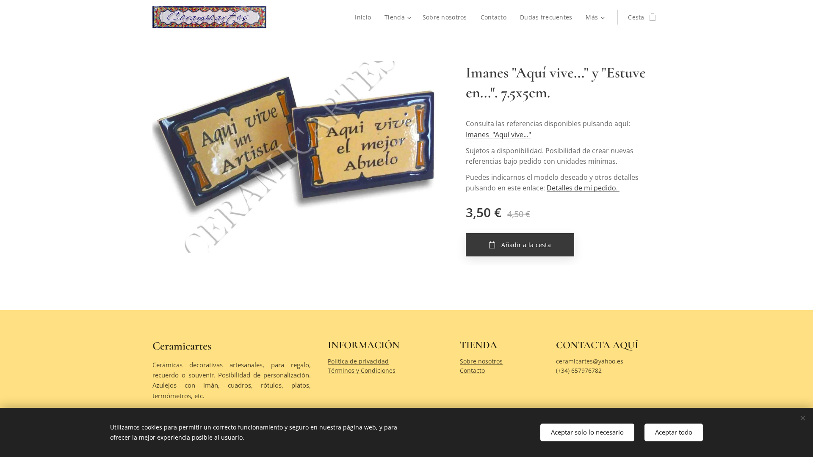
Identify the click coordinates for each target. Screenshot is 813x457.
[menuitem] (365, 17)
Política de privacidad (358, 361)
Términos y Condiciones (361, 370)
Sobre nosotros (481, 361)
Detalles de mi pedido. (583, 188)
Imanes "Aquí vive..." (498, 134)
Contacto (472, 370)
